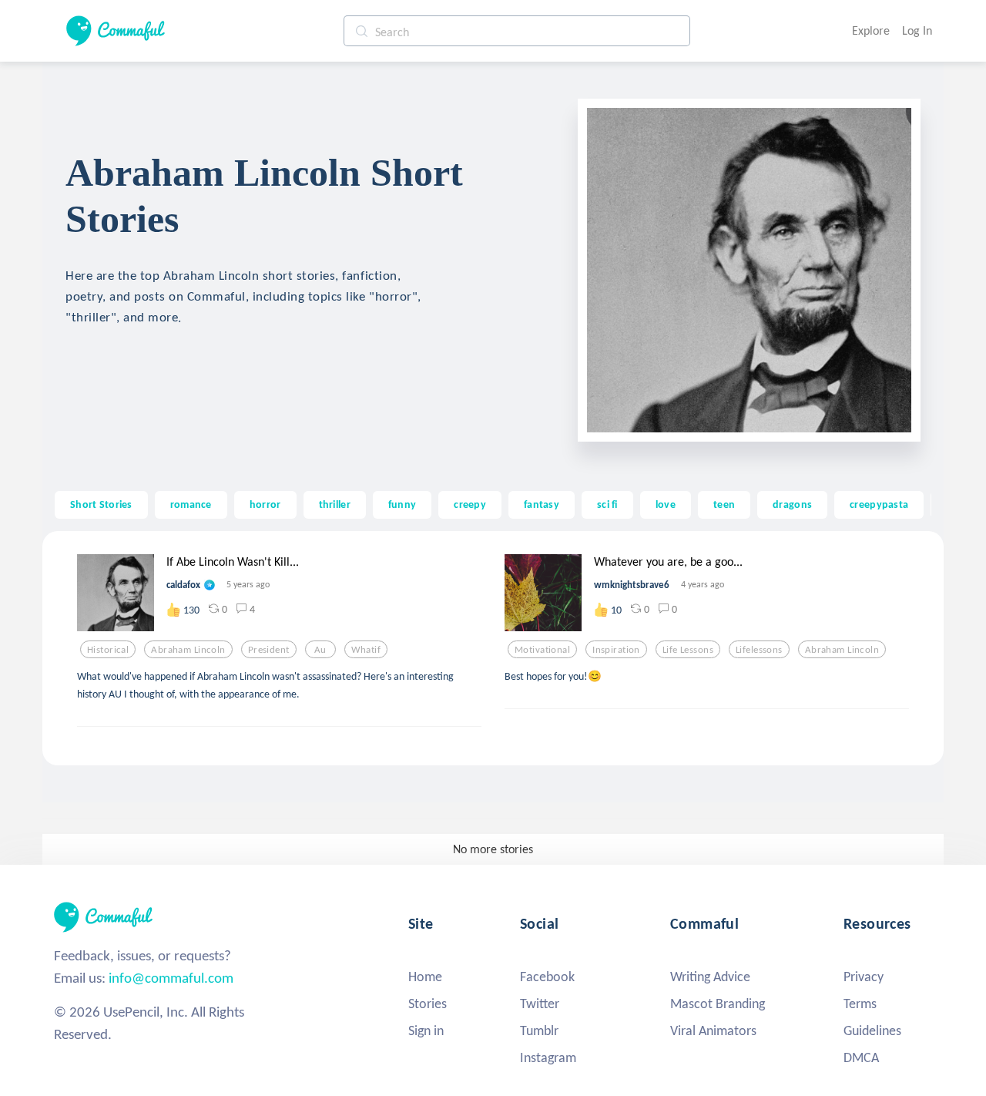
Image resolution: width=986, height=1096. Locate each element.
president (269, 649)
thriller (334, 504)
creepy (470, 504)
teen (724, 504)
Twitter (539, 1003)
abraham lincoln (188, 649)
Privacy (863, 976)
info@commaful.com (171, 978)
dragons (792, 504)
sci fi (607, 504)
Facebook (547, 976)
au (320, 649)
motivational (542, 649)
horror (265, 504)
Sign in (426, 1030)
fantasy (541, 504)
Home (425, 976)
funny (402, 504)
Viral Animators (713, 1030)
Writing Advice (710, 976)
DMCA (861, 1057)
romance (191, 504)
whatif (366, 649)
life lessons (687, 649)
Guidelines (872, 1030)
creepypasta (879, 504)
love (666, 504)
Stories (427, 1003)
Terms (860, 1003)
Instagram (548, 1057)
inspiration (616, 649)
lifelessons (759, 649)
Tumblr (539, 1030)
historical (108, 649)
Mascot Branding (717, 1003)
